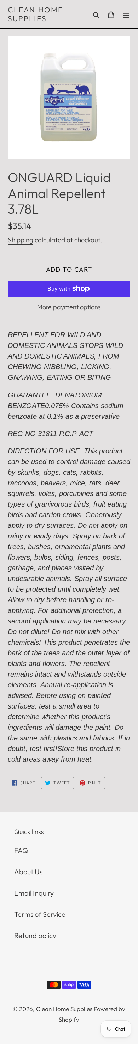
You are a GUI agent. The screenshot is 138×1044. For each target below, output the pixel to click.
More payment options (69, 307)
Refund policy (35, 935)
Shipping (20, 240)
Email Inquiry (34, 892)
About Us (28, 871)
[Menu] (126, 14)
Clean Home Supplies (35, 14)
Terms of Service (39, 914)
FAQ (21, 850)
